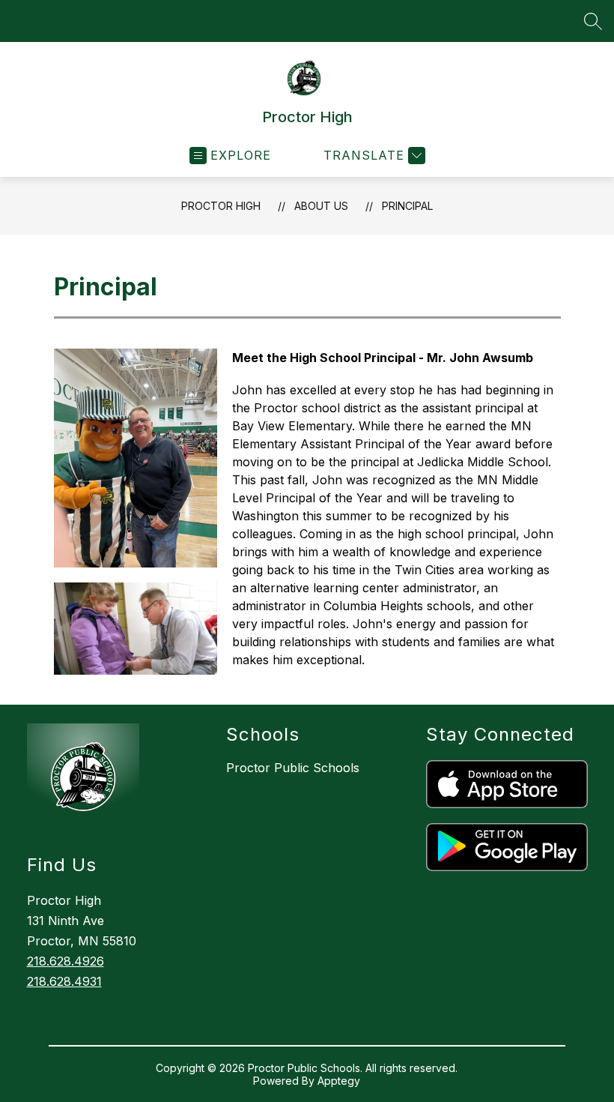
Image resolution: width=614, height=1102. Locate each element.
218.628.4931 (64, 981)
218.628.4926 (65, 961)
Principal (407, 205)
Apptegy (338, 1080)
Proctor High (221, 205)
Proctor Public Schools (292, 767)
